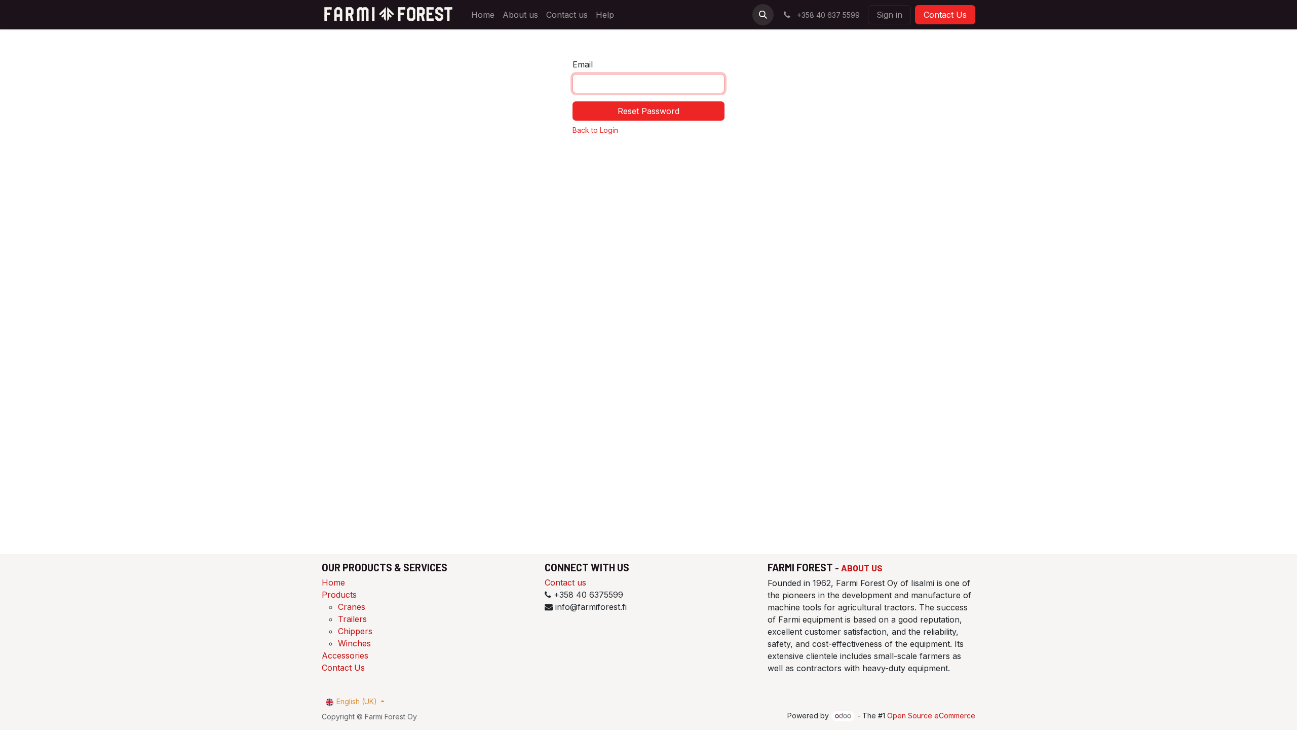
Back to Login (595, 130)
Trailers (352, 619)
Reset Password (648, 111)
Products (339, 595)
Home (333, 582)
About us (862, 567)
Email (583, 64)
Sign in (889, 15)
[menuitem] (483, 15)
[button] (763, 14)
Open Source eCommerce (931, 715)
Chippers (355, 631)
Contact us (565, 582)
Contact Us (945, 15)
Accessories (345, 655)
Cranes (351, 607)
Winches (354, 643)
